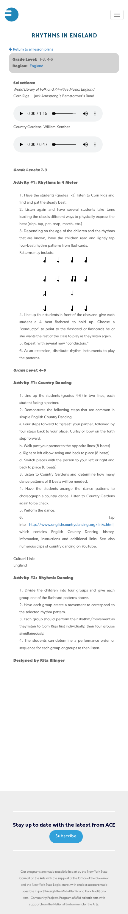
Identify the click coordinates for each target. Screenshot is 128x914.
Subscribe (66, 836)
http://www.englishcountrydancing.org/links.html (71, 525)
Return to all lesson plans (32, 49)
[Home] (11, 14)
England (36, 66)
